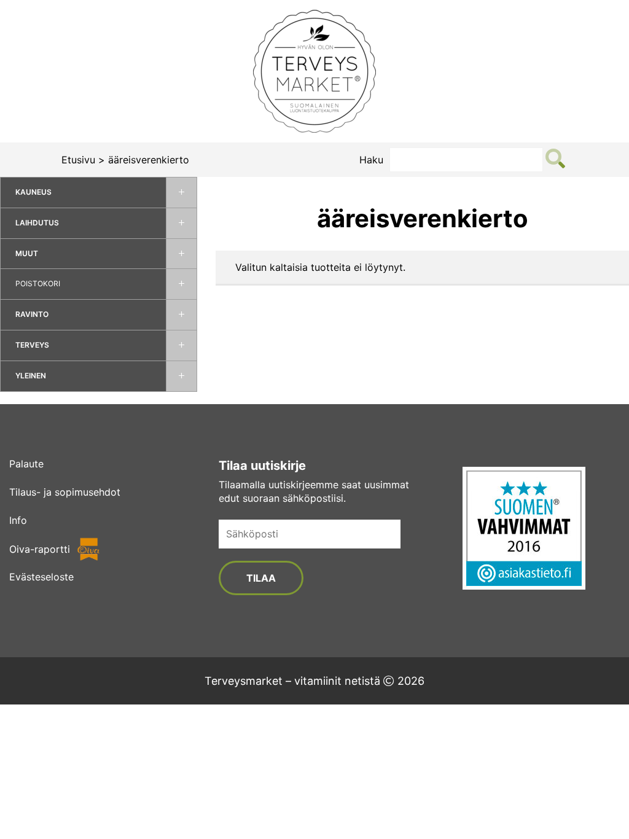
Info (18, 520)
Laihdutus (37, 222)
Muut (26, 253)
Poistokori (37, 283)
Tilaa (261, 578)
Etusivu (78, 160)
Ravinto (32, 314)
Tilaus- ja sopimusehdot (64, 492)
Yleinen (30, 375)
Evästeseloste (41, 577)
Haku (371, 160)
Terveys (32, 344)
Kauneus (33, 192)
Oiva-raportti (39, 549)
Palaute (26, 464)
